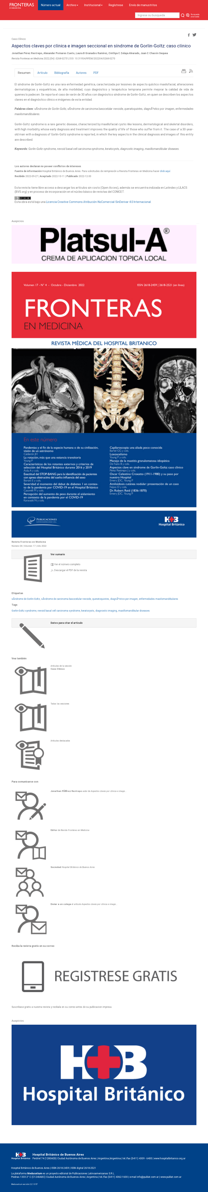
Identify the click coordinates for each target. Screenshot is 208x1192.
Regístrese (116, 5)
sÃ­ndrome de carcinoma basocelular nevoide (66, 599)
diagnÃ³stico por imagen (124, 599)
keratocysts (87, 610)
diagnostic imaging (106, 610)
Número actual (52, 5)
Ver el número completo (67, 564)
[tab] (104, 554)
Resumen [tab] (24, 72)
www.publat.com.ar (170, 1177)
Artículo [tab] (42, 72)
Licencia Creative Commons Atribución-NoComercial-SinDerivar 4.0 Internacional (98, 202)
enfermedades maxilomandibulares (158, 599)
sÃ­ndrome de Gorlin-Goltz (26, 599)
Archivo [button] (71, 5)
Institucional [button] (92, 5)
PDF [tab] (96, 72)
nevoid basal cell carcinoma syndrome (59, 610)
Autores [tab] (81, 72)
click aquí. (165, 171)
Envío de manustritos (143, 5)
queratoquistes (100, 599)
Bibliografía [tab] (61, 72)
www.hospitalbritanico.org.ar (169, 1158)
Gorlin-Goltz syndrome (24, 610)
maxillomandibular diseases (134, 610)
